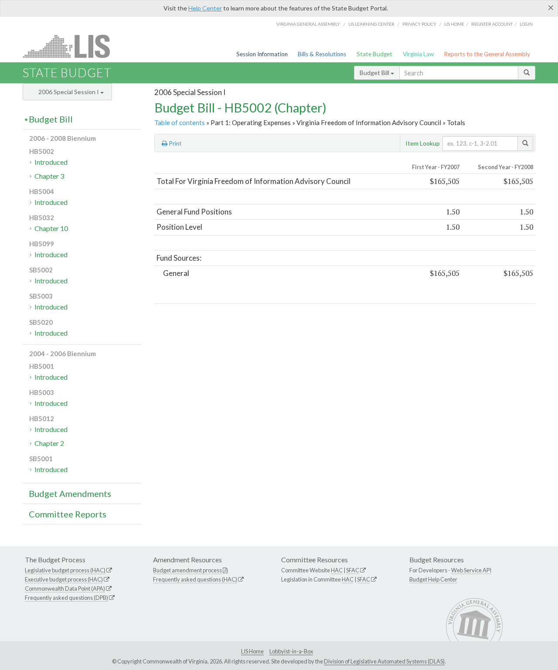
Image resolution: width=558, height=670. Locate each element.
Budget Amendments (70, 493)
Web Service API (471, 570)
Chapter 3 (49, 176)
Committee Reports (67, 514)
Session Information (262, 54)
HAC (337, 570)
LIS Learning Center (371, 24)
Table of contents (179, 122)
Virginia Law (418, 54)
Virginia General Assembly (308, 24)
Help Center (205, 8)
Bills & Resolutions (322, 54)
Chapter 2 (49, 443)
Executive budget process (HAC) (64, 579)
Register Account (492, 24)
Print (174, 143)
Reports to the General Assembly (487, 54)
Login (526, 24)
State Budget (374, 54)
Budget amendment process (187, 570)
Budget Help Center (433, 579)
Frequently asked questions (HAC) (195, 579)
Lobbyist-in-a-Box (291, 651)
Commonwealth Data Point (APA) (65, 588)
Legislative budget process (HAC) (65, 570)
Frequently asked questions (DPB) (66, 597)
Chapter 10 (51, 228)
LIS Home (252, 651)
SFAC (352, 570)
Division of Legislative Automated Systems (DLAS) (384, 661)
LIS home (454, 24)
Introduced (51, 162)
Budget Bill (375, 72)
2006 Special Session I (69, 91)
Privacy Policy (419, 24)
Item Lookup (422, 143)
